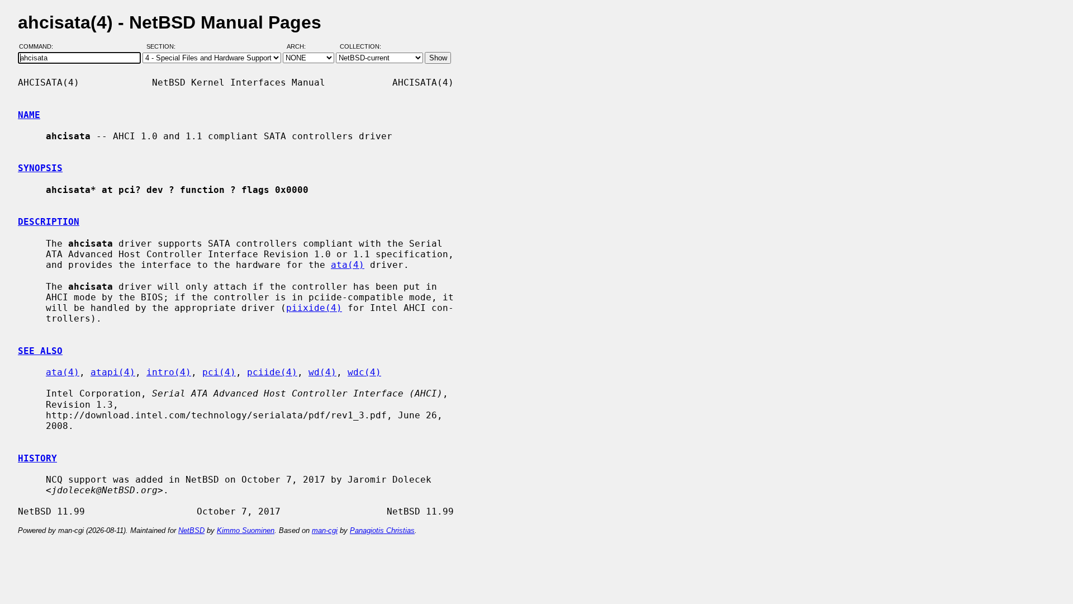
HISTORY (37, 458)
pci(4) (219, 372)
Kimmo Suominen (245, 530)
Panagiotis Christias (382, 530)
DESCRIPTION (48, 221)
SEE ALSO (40, 351)
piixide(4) (314, 308)
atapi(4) (113, 372)
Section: (163, 46)
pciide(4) (272, 372)
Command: (39, 46)
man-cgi (325, 530)
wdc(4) (364, 372)
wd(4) (322, 372)
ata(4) (347, 264)
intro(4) (168, 372)
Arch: (301, 46)
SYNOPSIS (40, 168)
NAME (29, 115)
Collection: (360, 46)
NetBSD (191, 530)
